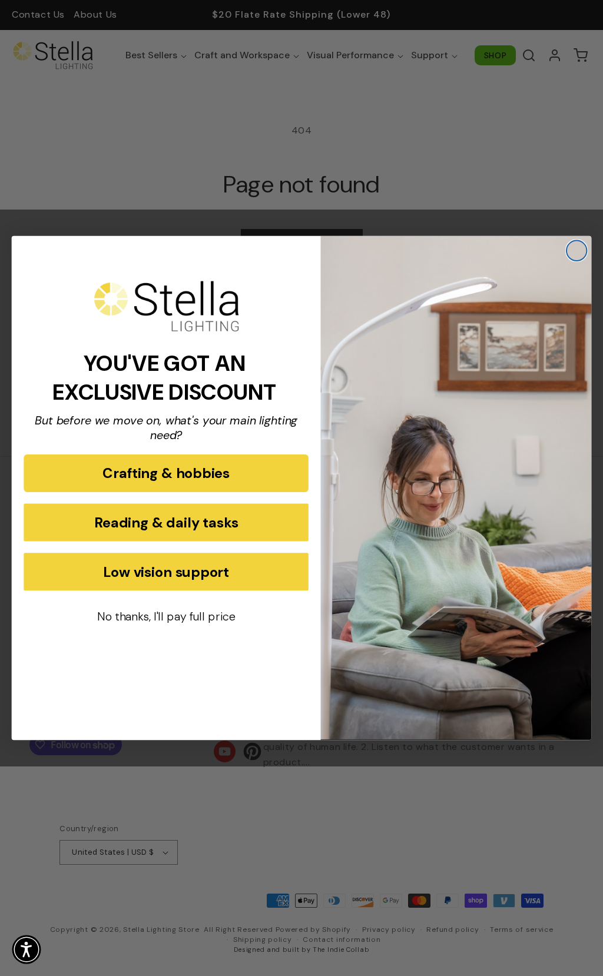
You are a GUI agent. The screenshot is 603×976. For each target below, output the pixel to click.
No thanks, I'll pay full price (166, 617)
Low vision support (166, 572)
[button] (26, 949)
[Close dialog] (576, 251)
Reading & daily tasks (166, 522)
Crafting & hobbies (166, 473)
